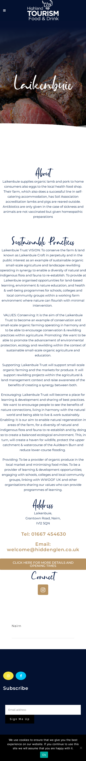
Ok (44, 754)
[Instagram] (43, 589)
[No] (81, 748)
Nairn (16, 626)
